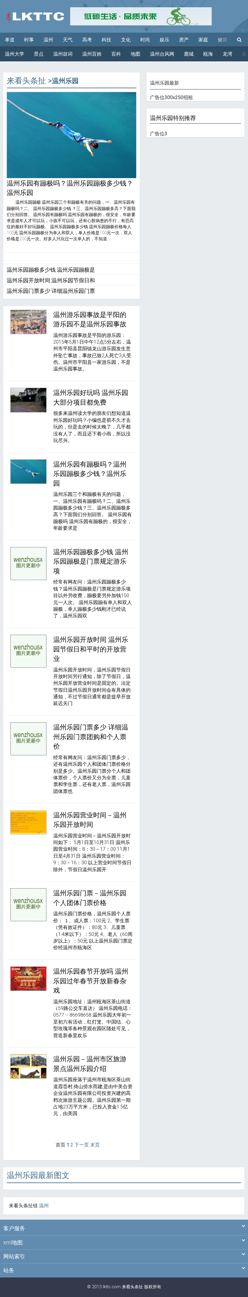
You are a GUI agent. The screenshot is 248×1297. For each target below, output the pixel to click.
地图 (135, 54)
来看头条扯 (26, 80)
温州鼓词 (63, 54)
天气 (68, 40)
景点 (39, 54)
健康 (222, 40)
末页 (95, 1145)
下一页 (81, 1145)
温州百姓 (92, 54)
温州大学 (14, 54)
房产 (184, 40)
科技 (106, 40)
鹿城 (189, 54)
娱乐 (164, 40)
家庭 (203, 40)
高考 (87, 40)
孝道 (10, 40)
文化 (126, 40)
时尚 (145, 40)
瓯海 (208, 54)
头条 (134, 1286)
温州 (48, 40)
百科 (116, 54)
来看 (126, 1286)
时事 (29, 40)
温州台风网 (162, 54)
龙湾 (227, 54)
